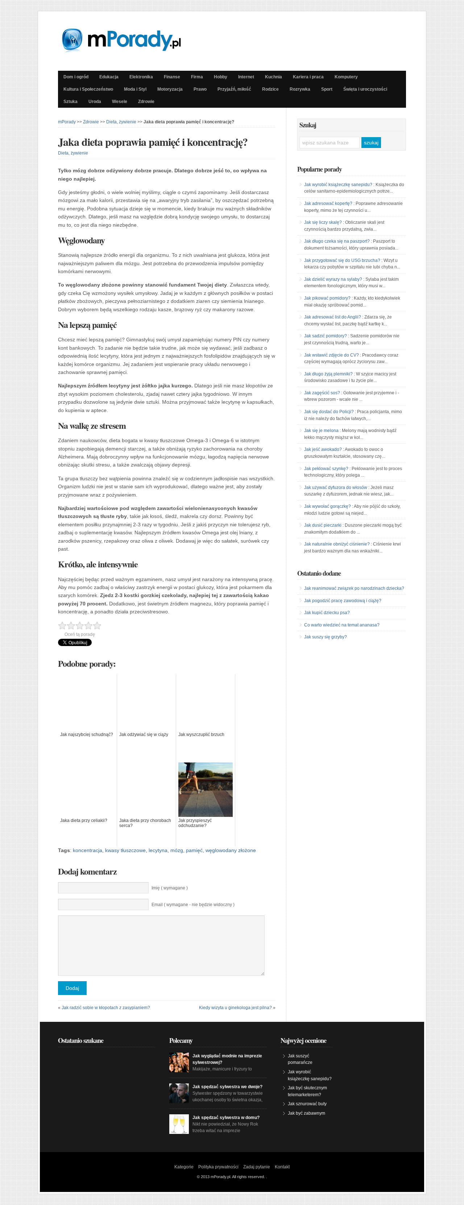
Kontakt (282, 1166)
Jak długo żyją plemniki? (328, 374)
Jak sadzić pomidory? (325, 335)
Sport (326, 89)
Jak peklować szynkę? (326, 468)
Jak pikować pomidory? (327, 298)
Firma (197, 76)
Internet (246, 76)
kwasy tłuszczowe (125, 850)
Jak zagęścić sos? (322, 392)
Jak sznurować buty (307, 1103)
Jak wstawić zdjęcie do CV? (331, 355)
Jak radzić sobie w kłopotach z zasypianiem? (106, 1007)
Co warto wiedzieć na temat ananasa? (342, 625)
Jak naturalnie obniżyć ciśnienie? (337, 544)
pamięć (194, 850)
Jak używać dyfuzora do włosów (335, 487)
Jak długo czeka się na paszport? (337, 241)
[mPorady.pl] (128, 51)
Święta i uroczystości (365, 89)
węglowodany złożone (231, 850)
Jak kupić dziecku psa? (327, 612)
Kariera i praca (308, 76)
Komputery (346, 76)
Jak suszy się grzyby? (325, 636)
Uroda (94, 101)
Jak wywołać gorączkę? (327, 506)
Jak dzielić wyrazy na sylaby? (333, 279)
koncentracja (87, 850)
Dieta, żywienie (121, 121)
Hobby (220, 76)
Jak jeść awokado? (323, 449)
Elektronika (141, 76)
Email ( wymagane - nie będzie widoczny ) (193, 904)
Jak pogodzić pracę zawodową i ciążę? (342, 600)
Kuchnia (273, 76)
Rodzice (270, 89)
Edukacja (109, 76)
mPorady (67, 121)
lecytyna (158, 850)
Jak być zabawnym (306, 1113)
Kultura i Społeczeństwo (88, 89)
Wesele (119, 101)
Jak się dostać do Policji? (329, 411)
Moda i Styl (135, 89)
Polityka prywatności (218, 1166)
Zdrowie (146, 101)
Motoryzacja (170, 89)
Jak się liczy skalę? (323, 222)
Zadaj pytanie (256, 1166)
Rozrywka (300, 89)
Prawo (200, 89)
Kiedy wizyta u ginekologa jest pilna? (235, 1007)
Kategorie (184, 1166)
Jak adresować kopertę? (328, 203)
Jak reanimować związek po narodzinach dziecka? (354, 588)
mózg (176, 850)
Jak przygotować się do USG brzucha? (342, 260)
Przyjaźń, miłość (234, 89)
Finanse (172, 76)
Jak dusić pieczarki (322, 525)
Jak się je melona (321, 430)
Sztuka (70, 101)
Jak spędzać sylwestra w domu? (226, 1117)
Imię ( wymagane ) (170, 888)
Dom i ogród (75, 76)
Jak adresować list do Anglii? (332, 317)
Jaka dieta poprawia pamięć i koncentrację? (153, 141)
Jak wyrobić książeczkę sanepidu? (338, 184)
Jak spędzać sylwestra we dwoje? (227, 1086)
